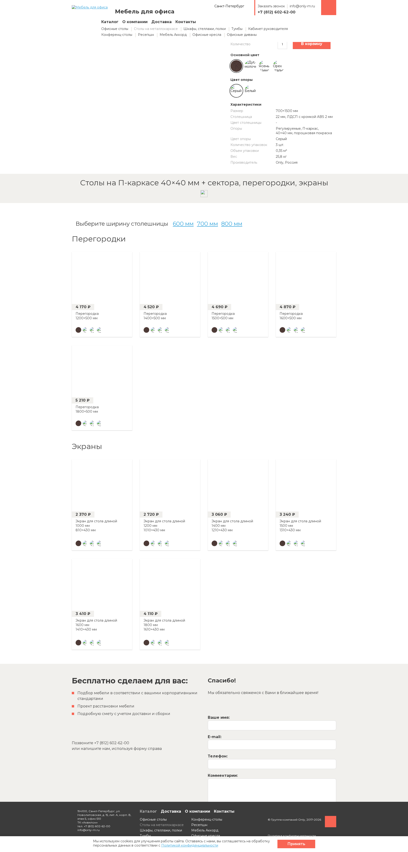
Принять (296, 844)
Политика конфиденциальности (292, 835)
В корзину (311, 44)
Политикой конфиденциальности (189, 845)
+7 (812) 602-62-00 (276, 12)
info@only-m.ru (302, 6)
